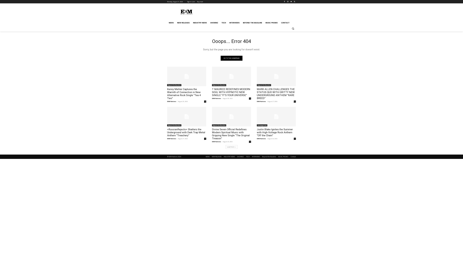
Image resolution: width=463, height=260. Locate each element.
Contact (293, 157)
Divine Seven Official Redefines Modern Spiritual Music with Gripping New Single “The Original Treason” (231, 134)
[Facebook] (284, 1)
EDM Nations (171, 101)
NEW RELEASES (216, 157)
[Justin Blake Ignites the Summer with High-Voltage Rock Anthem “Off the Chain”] (276, 116)
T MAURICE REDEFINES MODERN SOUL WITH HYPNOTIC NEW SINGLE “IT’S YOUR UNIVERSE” (231, 92)
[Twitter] (294, 1)
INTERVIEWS (256, 157)
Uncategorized (262, 125)
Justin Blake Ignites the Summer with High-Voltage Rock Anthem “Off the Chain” (275, 132)
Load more (231, 147)
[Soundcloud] (291, 1)
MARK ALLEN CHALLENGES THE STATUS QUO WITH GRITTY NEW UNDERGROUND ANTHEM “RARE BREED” (276, 94)
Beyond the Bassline (174, 85)
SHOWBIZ (240, 157)
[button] (293, 28)
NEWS (208, 157)
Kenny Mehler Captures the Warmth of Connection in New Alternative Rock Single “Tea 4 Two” (184, 94)
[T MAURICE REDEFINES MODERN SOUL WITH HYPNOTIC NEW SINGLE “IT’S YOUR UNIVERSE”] (231, 76)
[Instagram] (287, 1)
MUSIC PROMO (283, 157)
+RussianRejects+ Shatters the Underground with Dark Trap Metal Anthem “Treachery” (186, 132)
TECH (248, 157)
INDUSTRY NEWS (229, 157)
